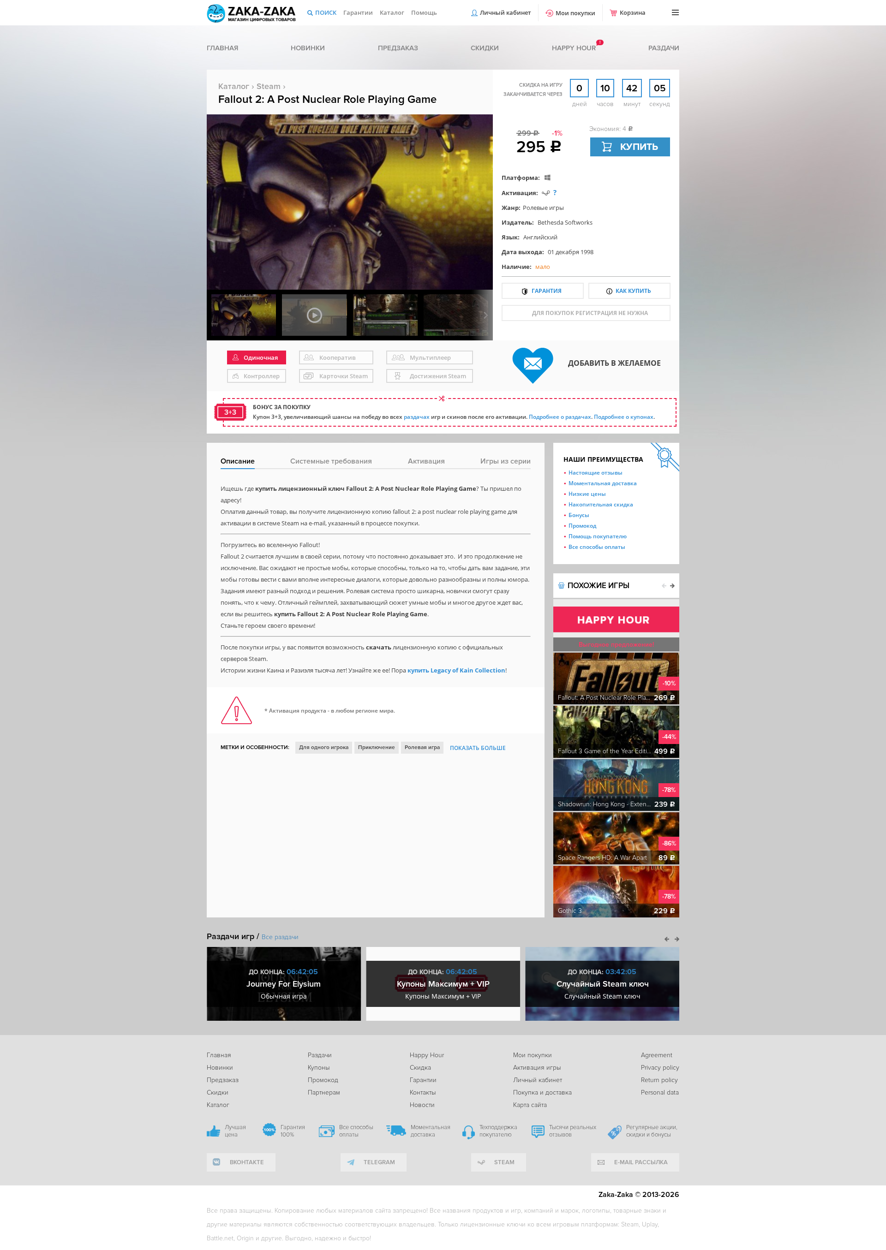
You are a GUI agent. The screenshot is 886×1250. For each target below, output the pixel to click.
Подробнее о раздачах (560, 417)
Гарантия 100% (293, 1131)
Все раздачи (280, 937)
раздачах (417, 417)
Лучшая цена (235, 1131)
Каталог (392, 12)
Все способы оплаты (597, 547)
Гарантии (358, 12)
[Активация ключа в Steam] (546, 192)
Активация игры (537, 1067)
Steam (269, 86)
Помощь (424, 12)
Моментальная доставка (603, 483)
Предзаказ (398, 48)
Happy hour (574, 48)
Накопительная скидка (601, 504)
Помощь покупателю (598, 536)
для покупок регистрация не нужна (590, 313)
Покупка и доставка (542, 1092)
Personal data (660, 1092)
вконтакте (247, 1162)
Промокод (582, 526)
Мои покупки (575, 13)
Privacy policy (660, 1067)
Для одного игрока (323, 747)
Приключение (376, 747)
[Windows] (547, 177)
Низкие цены (587, 494)
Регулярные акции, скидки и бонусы (651, 1131)
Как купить (633, 291)
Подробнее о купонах (623, 417)
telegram (379, 1162)
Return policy (659, 1080)
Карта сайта (530, 1105)
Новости (422, 1105)
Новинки (308, 48)
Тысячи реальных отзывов (572, 1131)
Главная (222, 48)
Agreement (656, 1055)
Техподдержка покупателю (498, 1131)
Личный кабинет (505, 12)
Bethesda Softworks (565, 222)
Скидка (420, 1067)
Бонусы (579, 515)
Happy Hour (427, 1055)
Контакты (423, 1092)
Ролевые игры (543, 207)
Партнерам (324, 1092)
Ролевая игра (422, 747)
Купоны (319, 1067)
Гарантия (547, 291)
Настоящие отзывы (596, 472)
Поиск (325, 12)
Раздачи (663, 48)
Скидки (485, 48)
